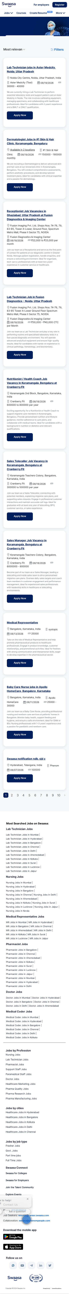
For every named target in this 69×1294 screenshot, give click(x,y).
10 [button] (58, 795)
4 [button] (23, 795)
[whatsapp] (13, 1265)
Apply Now (23, 114)
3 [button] (18, 795)
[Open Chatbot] (26, 1219)
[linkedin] (40, 1265)
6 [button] (35, 795)
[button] (59, 4)
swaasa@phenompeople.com (34, 1220)
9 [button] (53, 795)
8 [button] (47, 795)
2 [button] (12, 795)
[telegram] (31, 1265)
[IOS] (13, 1246)
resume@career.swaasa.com (33, 1215)
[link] (9, 4)
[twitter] (50, 1265)
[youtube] (22, 1265)
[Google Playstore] (13, 1236)
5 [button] (29, 795)
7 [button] (41, 795)
